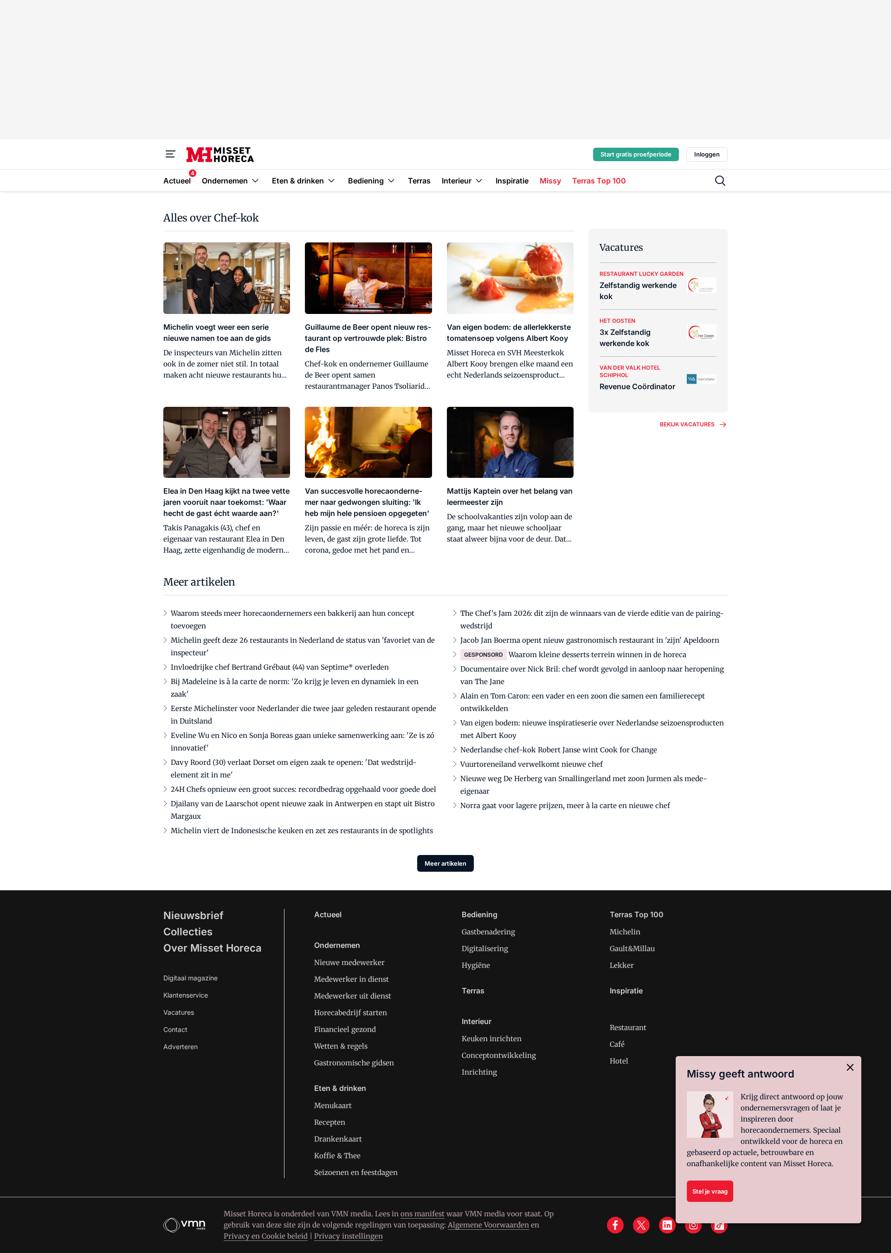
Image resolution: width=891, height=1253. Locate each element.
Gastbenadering (488, 931)
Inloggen (707, 154)
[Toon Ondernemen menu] (255, 180)
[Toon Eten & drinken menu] (331, 180)
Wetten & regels (341, 1046)
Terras (473, 990)
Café (617, 1044)
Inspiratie (626, 990)
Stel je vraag (710, 1191)
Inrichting (479, 1072)
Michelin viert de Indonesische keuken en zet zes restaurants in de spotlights (302, 830)
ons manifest (422, 1213)
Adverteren (180, 1047)
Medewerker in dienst (351, 979)
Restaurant (628, 1027)
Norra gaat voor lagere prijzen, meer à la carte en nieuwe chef (565, 805)
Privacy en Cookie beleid (266, 1236)
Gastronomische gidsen (354, 1062)
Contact (175, 1029)
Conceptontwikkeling (499, 1055)
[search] (720, 180)
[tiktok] (719, 1225)
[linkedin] (667, 1225)
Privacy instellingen (348, 1236)
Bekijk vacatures (687, 424)
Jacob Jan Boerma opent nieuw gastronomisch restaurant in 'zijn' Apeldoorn (589, 640)
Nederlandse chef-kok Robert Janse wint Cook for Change (558, 749)
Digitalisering (485, 948)
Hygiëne (476, 965)
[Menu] (170, 154)
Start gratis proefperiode (635, 154)
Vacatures (178, 1012)
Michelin (625, 931)
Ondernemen (337, 945)
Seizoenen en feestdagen (356, 1172)
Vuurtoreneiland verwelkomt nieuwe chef (531, 764)
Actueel (328, 914)
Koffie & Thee (337, 1155)
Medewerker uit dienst (352, 996)
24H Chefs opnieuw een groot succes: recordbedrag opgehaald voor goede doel (303, 789)
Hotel (619, 1061)
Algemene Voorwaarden (488, 1224)
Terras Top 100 (637, 914)
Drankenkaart (338, 1139)
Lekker (622, 965)
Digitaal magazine (190, 978)
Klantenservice (185, 995)
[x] (641, 1225)
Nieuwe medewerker (349, 962)
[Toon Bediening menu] (391, 180)
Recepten (329, 1122)
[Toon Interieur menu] (478, 180)
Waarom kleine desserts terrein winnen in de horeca (597, 654)
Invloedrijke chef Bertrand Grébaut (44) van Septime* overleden (280, 667)
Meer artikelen (445, 863)
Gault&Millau (632, 948)
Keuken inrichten (492, 1038)
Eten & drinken (340, 1088)
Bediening (479, 914)
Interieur (476, 1021)
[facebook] (615, 1225)
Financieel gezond (345, 1029)
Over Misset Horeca (212, 948)
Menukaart (333, 1105)
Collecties (188, 932)
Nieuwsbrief (193, 915)
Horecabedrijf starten (350, 1012)
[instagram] (693, 1225)
